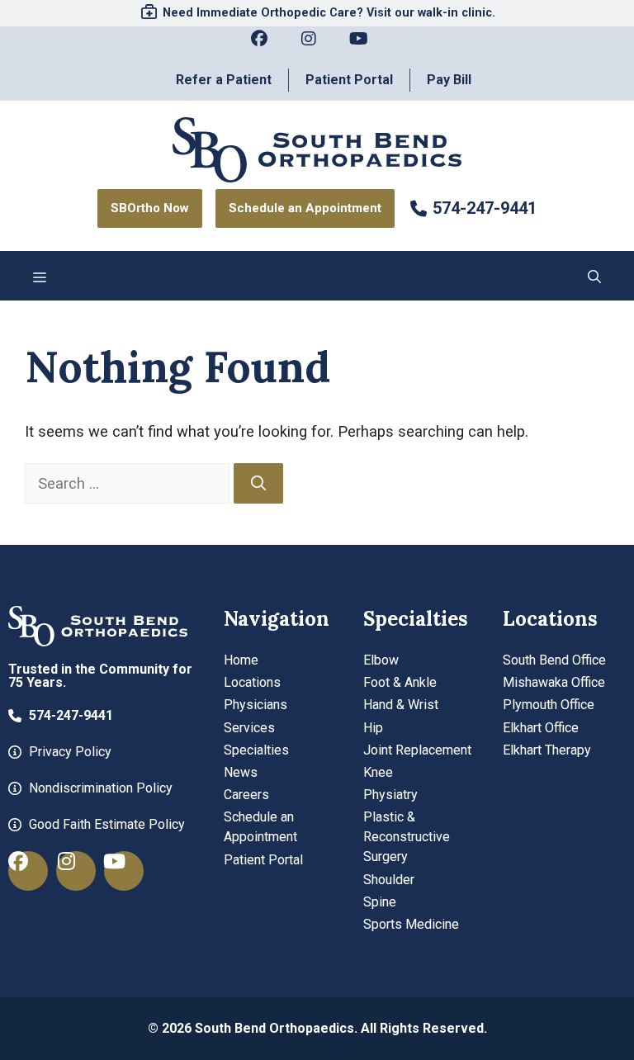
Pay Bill (449, 80)
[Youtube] (366, 47)
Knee (378, 772)
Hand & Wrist (400, 704)
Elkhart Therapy (547, 750)
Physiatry (390, 794)
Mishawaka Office (554, 682)
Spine (379, 902)
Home (241, 660)
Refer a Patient (224, 80)
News (241, 772)
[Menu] (40, 276)
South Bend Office (554, 660)
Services (249, 728)
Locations (252, 682)
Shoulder (388, 879)
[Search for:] (129, 483)
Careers (246, 794)
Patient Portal (349, 80)
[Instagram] (317, 47)
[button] (594, 275)
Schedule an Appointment (260, 827)
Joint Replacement (417, 750)
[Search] (258, 483)
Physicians (255, 704)
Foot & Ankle (400, 682)
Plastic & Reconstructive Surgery (406, 836)
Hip (373, 728)
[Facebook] (267, 47)
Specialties (256, 750)
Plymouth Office (548, 704)
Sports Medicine (411, 924)
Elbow (381, 660)
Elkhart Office (541, 728)
